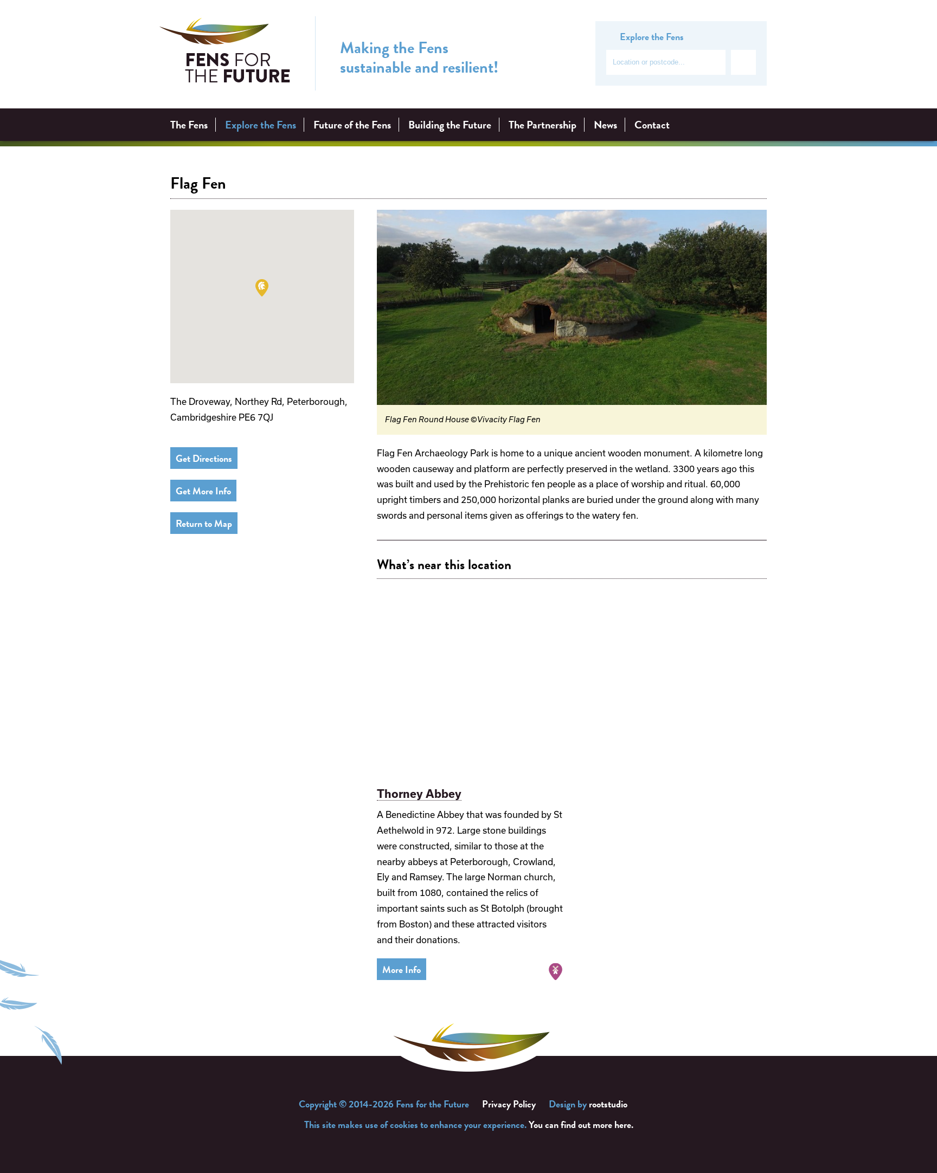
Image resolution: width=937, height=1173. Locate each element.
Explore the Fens (260, 125)
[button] (262, 288)
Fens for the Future (225, 53)
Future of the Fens (352, 125)
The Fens (189, 125)
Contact (652, 125)
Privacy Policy (509, 1104)
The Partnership (542, 125)
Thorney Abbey (419, 794)
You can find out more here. (581, 1124)
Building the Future (449, 125)
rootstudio (608, 1104)
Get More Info (203, 491)
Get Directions (204, 458)
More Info (401, 969)
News (605, 125)
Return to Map (204, 523)
